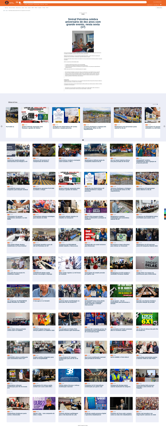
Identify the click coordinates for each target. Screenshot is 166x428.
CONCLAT (36, 7)
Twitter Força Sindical (156, 2)
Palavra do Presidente (12, 7)
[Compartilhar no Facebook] (165, 209)
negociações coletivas (37, 4)
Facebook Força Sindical (153, 2)
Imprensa (23, 7)
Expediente (39, 7)
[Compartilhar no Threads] (165, 215)
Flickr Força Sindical (159, 2)
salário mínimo (42, 4)
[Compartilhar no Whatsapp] (165, 213)
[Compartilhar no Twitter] (165, 211)
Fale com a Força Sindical (160, 2)
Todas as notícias (159, 7)
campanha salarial (30, 4)
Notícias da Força (18, 7)
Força (7, 10)
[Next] (164, 126)
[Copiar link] (165, 217)
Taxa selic (46, 4)
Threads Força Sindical (155, 2)
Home (4, 10)
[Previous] (1, 126)
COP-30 (47, 7)
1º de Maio (25, 4)
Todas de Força (155, 104)
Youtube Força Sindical (157, 2)
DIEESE (33, 7)
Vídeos (26, 7)
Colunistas (29, 7)
